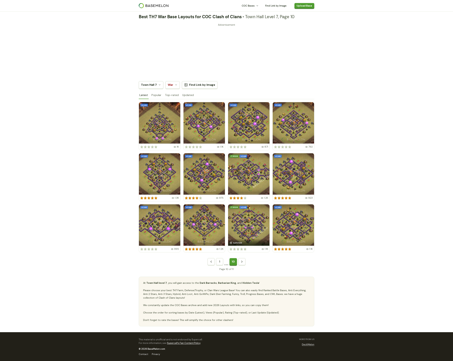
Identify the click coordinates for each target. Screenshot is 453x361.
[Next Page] (241, 261)
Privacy (156, 354)
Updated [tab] (188, 95)
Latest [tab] (143, 95)
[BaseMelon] (153, 5)
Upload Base (304, 5)
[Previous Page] (211, 261)
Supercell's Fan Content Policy (183, 343)
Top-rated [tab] (172, 95)
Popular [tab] (156, 95)
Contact (143, 354)
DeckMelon (308, 344)
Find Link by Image (275, 5)
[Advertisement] (226, 52)
